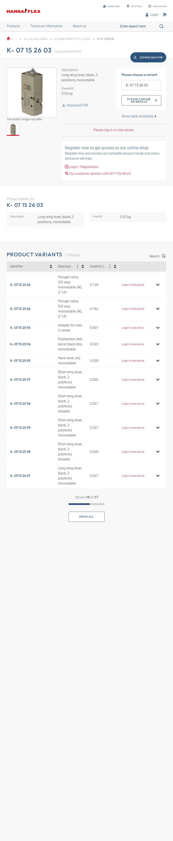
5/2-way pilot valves (35, 38)
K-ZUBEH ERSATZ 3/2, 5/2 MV (72, 38)
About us (79, 26)
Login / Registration (83, 167)
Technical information (46, 26)
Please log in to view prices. (113, 130)
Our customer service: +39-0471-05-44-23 (99, 174)
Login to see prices (133, 284)
